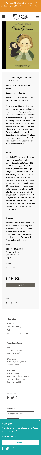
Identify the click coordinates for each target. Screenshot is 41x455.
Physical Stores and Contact (17, 333)
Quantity (8, 264)
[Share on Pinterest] (16, 302)
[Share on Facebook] (7, 302)
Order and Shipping (14, 327)
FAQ (8, 330)
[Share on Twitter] (11, 302)
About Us (10, 323)
